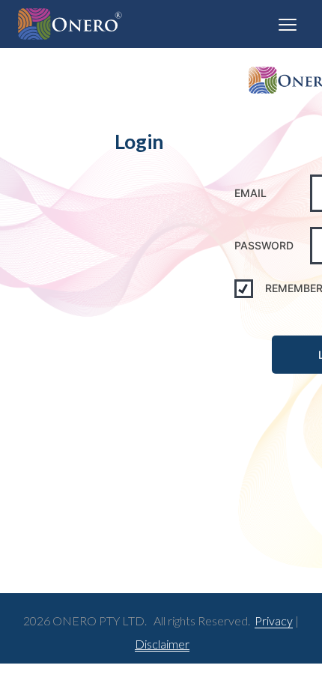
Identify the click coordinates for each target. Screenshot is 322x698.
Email (250, 192)
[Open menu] (287, 23)
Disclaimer (162, 644)
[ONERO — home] (70, 24)
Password (264, 245)
